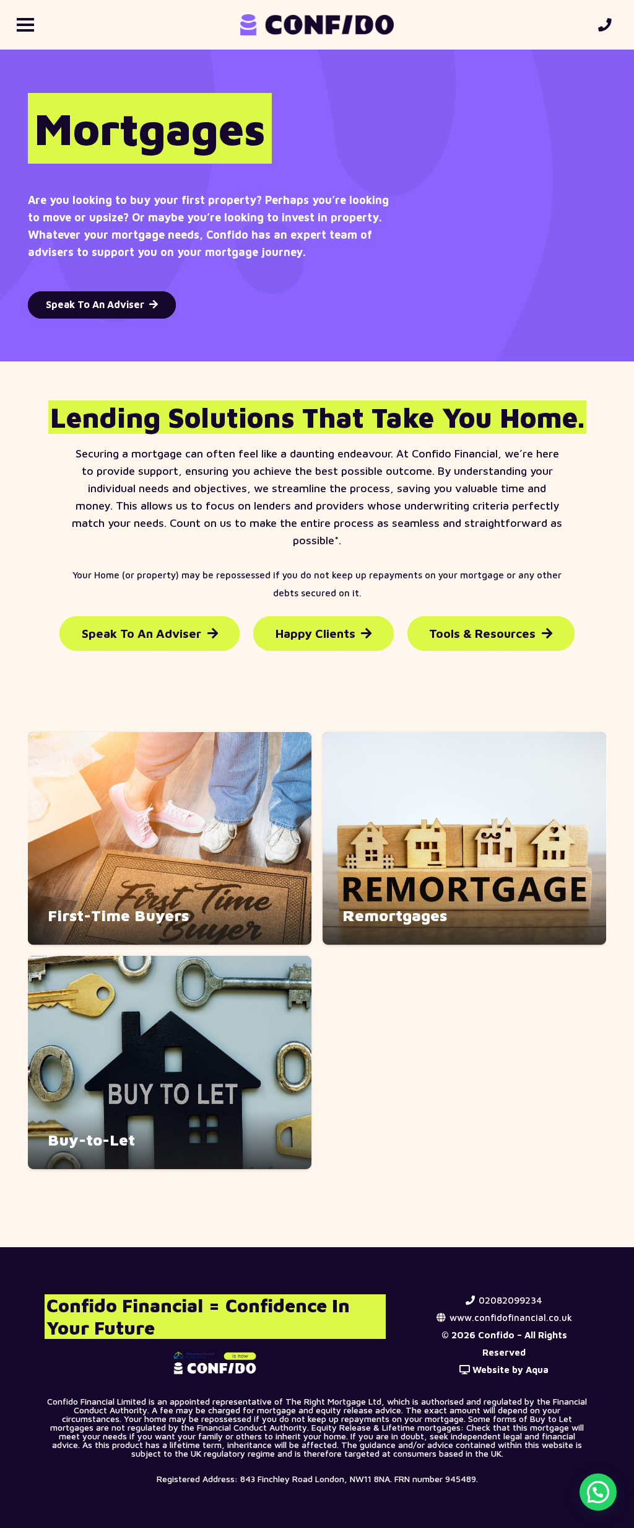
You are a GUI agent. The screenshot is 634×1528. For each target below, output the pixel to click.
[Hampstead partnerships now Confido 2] (215, 1363)
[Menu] (25, 24)
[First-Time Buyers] (169, 838)
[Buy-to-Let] (169, 1062)
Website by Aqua (509, 1369)
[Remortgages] (464, 838)
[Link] (607, 25)
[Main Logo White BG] (316, 25)
